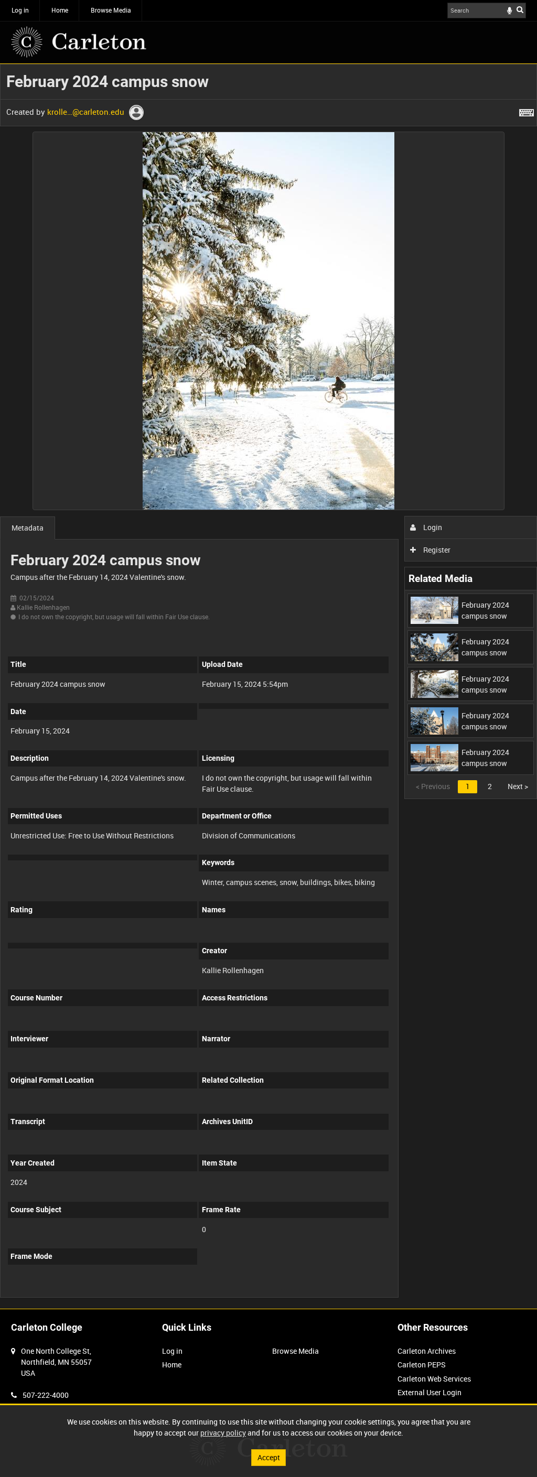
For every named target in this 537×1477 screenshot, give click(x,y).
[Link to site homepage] (78, 42)
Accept (268, 1457)
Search (520, 9)
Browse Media (111, 10)
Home (59, 10)
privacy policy (223, 1433)
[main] (268, 686)
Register (436, 550)
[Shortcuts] (526, 111)
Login (432, 527)
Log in (20, 10)
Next (518, 786)
